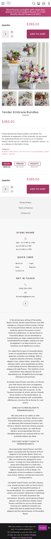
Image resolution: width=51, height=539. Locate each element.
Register (32, 267)
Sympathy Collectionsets (10, 151)
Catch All (12, 154)
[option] (25, 66)
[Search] (34, 3)
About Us (19, 263)
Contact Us (25, 213)
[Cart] (39, 3)
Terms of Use (26, 538)
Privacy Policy (25, 202)
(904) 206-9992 (25, 288)
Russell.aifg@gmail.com (25, 296)
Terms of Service (25, 208)
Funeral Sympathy (37, 151)
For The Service (25, 151)
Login (31, 263)
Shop (17, 267)
